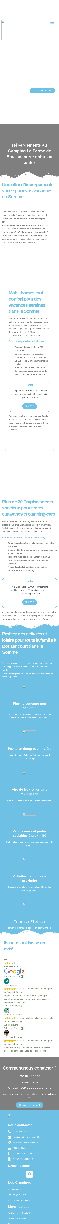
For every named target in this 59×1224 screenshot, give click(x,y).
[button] (52, 23)
